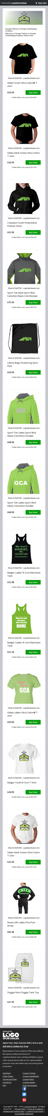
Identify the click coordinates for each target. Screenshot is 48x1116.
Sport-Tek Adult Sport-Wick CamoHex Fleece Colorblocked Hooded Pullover (22, 296)
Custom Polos (28, 1079)
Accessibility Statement (24, 1114)
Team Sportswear (30, 1085)
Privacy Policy (20, 1109)
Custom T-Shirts (29, 1073)
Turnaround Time (10, 1079)
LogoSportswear (19, 3)
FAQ (4, 1085)
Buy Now (33, 92)
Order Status (8, 1076)
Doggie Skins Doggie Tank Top (23, 992)
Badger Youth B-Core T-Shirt (21, 782)
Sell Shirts (7, 1073)
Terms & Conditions (35, 1109)
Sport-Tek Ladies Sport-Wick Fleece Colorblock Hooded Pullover (21, 436)
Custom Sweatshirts (31, 1076)
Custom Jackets (29, 1082)
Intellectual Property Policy (14, 1111)
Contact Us (7, 1082)
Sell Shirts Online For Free (15, 1046)
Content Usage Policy (35, 1111)
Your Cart (42, 3)
